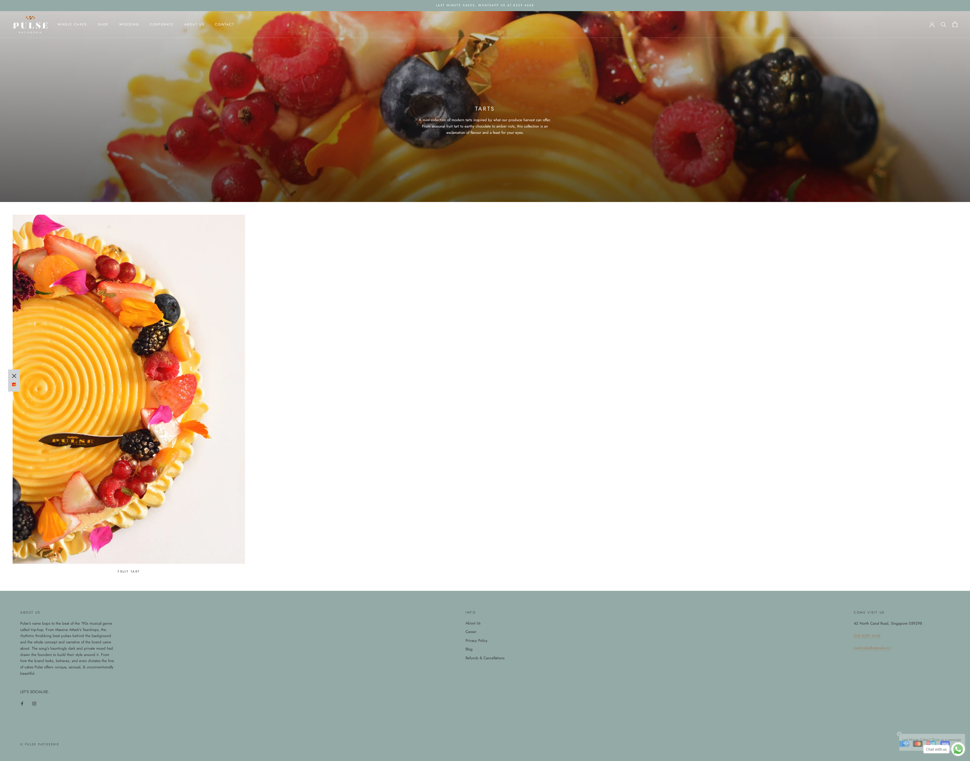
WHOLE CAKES (72, 24)
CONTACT (224, 24)
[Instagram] (34, 703)
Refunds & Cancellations (485, 658)
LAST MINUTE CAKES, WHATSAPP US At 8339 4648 (485, 5)
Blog (469, 649)
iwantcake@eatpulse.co (872, 648)
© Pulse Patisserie (39, 744)
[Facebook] (22, 703)
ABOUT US (194, 24)
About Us (473, 623)
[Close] (14, 376)
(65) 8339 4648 (867, 636)
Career (471, 632)
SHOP (103, 24)
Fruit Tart (129, 571)
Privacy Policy (477, 640)
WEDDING (129, 24)
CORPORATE (162, 24)
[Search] (943, 24)
